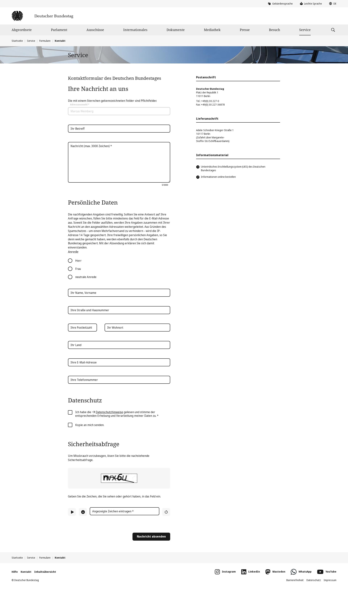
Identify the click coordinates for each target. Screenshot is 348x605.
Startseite (17, 40)
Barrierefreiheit (295, 580)
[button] (331, 3)
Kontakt (26, 571)
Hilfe (15, 571)
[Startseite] (42, 16)
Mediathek (212, 30)
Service (305, 30)
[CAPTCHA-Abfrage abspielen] (72, 512)
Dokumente (176, 30)
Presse (245, 30)
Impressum (330, 580)
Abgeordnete (22, 30)
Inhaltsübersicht (45, 571)
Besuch (274, 30)
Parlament (59, 30)
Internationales (135, 30)
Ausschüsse (95, 30)
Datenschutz (313, 580)
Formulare (45, 40)
